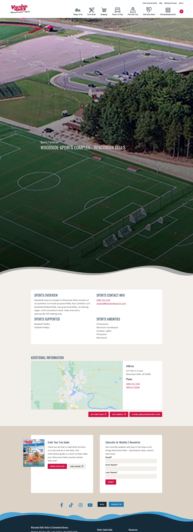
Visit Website (117, 414)
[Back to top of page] (188, 527)
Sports (181, 3)
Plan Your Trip (133, 14)
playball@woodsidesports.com (111, 303)
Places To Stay (117, 14)
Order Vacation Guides (150, 3)
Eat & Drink (91, 14)
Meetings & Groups (171, 3)
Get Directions (97, 414)
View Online (75, 466)
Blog (160, 3)
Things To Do (77, 14)
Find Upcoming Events (168, 14)
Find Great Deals (149, 14)
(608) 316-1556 (103, 300)
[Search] (181, 11)
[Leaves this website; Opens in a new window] (77, 385)
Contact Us (116, 504)
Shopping (104, 14)
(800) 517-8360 (133, 387)
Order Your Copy (57, 466)
